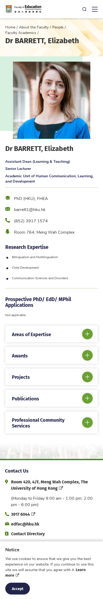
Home (10, 27)
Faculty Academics (20, 32)
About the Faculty (34, 27)
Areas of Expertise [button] (31, 334)
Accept (17, 588)
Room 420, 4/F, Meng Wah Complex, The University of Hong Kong (49, 484)
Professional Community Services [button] (38, 422)
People (57, 27)
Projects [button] (21, 376)
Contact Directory (28, 533)
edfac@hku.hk (25, 524)
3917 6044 (20, 514)
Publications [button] (25, 398)
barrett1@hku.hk (29, 209)
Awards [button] (20, 355)
